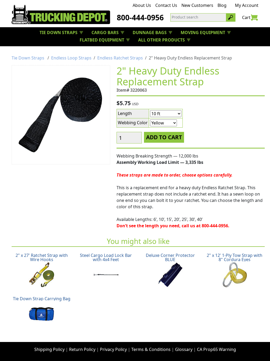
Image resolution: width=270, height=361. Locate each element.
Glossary (183, 349)
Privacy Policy (113, 349)
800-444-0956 (140, 17)
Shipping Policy (49, 349)
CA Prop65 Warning (216, 349)
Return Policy (82, 349)
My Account (246, 5)
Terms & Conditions (151, 349)
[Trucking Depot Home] (61, 14)
